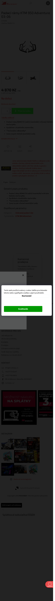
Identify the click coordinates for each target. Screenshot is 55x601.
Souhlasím (23, 309)
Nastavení (26, 295)
